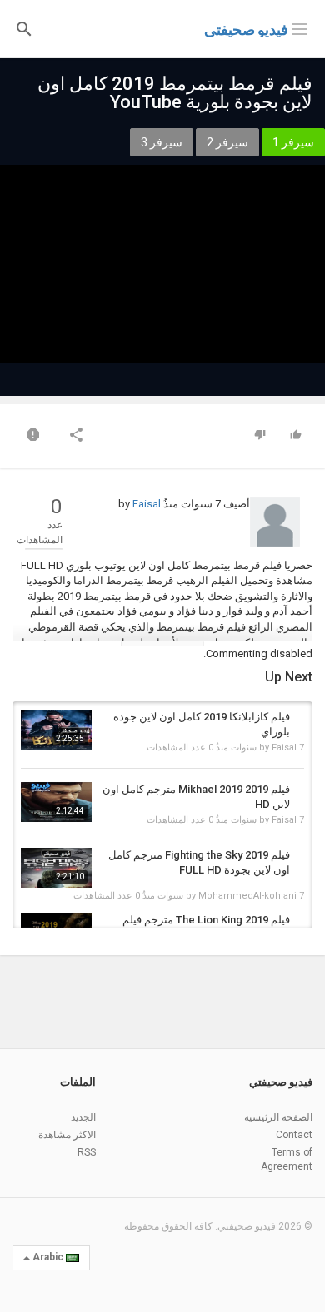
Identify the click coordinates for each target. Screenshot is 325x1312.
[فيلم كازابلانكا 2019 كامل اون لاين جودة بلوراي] (56, 730)
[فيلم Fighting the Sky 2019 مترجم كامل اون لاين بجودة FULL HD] (56, 868)
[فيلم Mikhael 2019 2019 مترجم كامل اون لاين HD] (56, 802)
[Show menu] (299, 27)
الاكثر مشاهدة (67, 1135)
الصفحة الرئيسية (278, 1117)
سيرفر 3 (161, 142)
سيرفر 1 (293, 142)
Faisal (146, 504)
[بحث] (24, 27)
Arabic (48, 1257)
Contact (294, 1135)
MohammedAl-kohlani (247, 895)
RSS (87, 1152)
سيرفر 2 (227, 142)
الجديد (83, 1117)
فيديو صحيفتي (246, 29)
